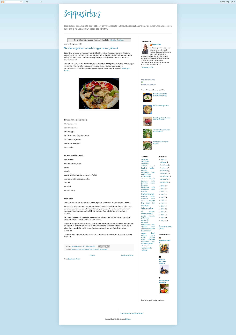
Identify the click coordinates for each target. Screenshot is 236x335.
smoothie (144, 228)
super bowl (148, 233)
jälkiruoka (145, 187)
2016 (163, 212)
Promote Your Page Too (148, 84)
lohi (153, 203)
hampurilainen (146, 177)
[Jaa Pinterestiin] (108, 246)
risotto (153, 224)
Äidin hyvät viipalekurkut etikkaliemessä (161, 130)
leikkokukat (144, 201)
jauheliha (144, 183)
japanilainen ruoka (148, 181)
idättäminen (144, 179)
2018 (163, 206)
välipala (144, 250)
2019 (163, 203)
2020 (163, 200)
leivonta (152, 201)
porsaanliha (145, 220)
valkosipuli (145, 241)
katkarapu (144, 196)
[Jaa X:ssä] (104, 246)
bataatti (153, 166)
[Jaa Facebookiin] (106, 246)
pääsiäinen (145, 224)
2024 (163, 189)
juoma (153, 183)
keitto (153, 196)
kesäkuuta (164, 168)
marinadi (152, 211)
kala (153, 187)
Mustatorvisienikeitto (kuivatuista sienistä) (160, 94)
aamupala (144, 159)
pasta (143, 216)
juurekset (144, 185)
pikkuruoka (145, 218)
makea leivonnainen (147, 208)
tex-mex (152, 237)
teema (143, 237)
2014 (163, 217)
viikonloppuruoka (146, 246)
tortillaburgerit (104, 249)
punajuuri (144, 222)
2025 (163, 186)
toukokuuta (164, 171)
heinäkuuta (164, 165)
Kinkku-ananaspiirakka (161, 106)
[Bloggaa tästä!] (101, 246)
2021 (163, 197)
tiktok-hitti (96, 249)
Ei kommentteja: (91, 246)
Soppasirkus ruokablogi (148, 79)
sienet (153, 226)
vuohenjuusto (146, 248)
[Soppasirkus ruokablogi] (142, 82)
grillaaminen (146, 174)
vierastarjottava (147, 244)
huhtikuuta (164, 174)
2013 (163, 220)
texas (143, 239)
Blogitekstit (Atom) (74, 259)
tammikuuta (164, 182)
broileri (144, 168)
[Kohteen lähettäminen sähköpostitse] (99, 246)
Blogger (127, 319)
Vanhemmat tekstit (127, 255)
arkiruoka (145, 164)
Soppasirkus (82, 14)
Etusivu (92, 255)
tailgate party (148, 235)
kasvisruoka (147, 194)
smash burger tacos (86, 249)
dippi (153, 172)
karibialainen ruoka (148, 189)
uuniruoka (151, 239)
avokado (144, 166)
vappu (153, 241)
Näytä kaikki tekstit (117, 40)
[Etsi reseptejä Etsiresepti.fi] (165, 228)
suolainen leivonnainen (148, 230)
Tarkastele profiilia (147, 67)
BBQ (73, 249)
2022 (163, 194)
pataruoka (152, 216)
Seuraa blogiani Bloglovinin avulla (131, 313)
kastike (144, 191)
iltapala (152, 179)
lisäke (148, 203)
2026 (163, 160)
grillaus (77, 249)
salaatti (144, 226)
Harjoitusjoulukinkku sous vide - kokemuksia (161, 118)
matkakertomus (147, 214)
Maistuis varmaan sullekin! (162, 261)
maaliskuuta (164, 176)
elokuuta (163, 162)
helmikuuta (164, 179)
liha (142, 203)
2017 (163, 209)
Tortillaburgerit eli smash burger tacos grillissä (91, 48)
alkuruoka (145, 161)
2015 (163, 215)
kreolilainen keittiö (148, 198)
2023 (163, 192)
